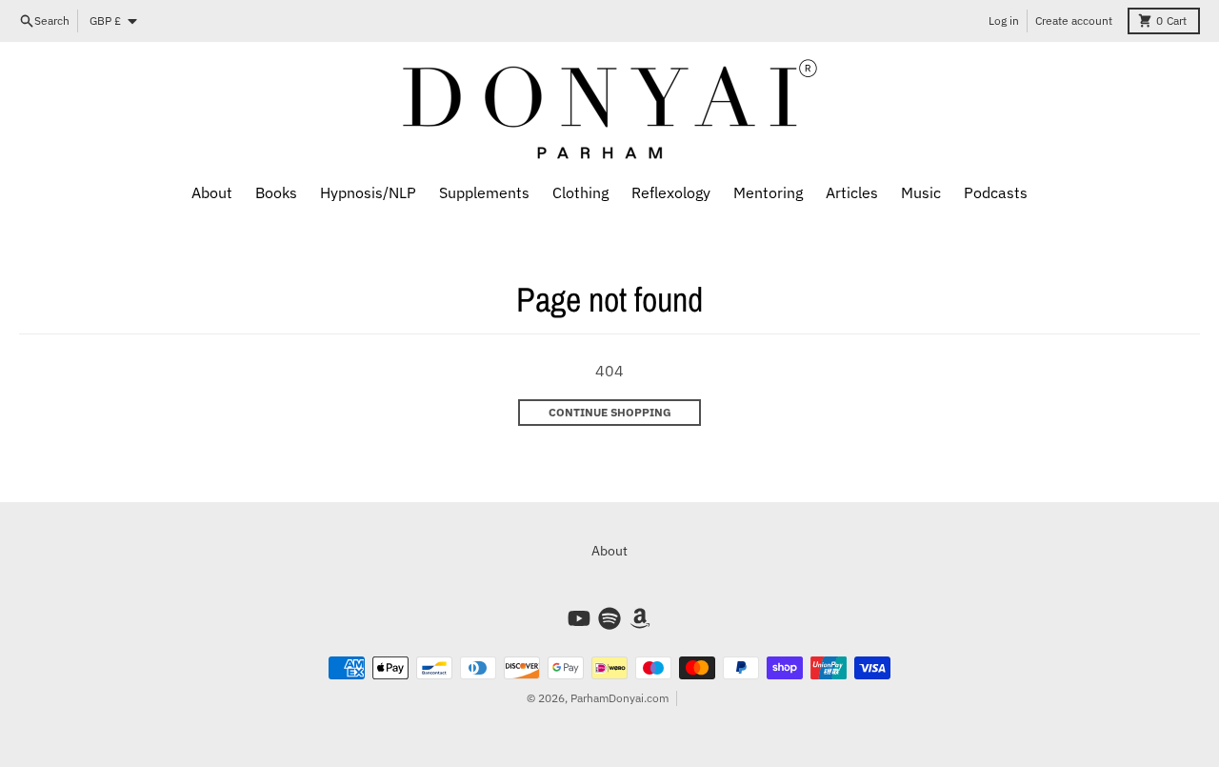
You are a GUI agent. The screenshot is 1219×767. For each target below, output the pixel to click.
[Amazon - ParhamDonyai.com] (640, 618)
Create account (1073, 20)
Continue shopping (610, 412)
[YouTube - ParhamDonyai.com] (579, 618)
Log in (1004, 20)
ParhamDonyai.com (619, 698)
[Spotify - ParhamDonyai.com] (609, 618)
